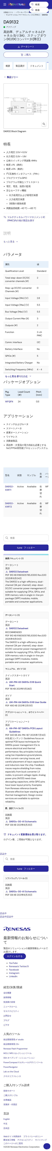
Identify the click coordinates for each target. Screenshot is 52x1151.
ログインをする (14, 956)
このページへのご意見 (13, 1143)
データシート (27, 46)
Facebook (14, 969)
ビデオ (6, 1025)
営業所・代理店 (10, 1104)
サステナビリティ (11, 1011)
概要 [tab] (8, 65)
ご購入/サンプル (10, 1095)
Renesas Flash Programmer (15, 1048)
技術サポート (9, 1090)
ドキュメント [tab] (36, 65)
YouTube (13, 963)
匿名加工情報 (9, 1140)
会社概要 (7, 993)
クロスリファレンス (12, 1076)
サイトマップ (41, 1140)
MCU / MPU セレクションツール (17, 1053)
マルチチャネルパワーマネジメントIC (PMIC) (23, 15)
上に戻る (48, 1148)
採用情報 (7, 997)
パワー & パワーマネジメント (27, 12)
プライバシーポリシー (33, 1136)
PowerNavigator (10, 1067)
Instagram (14, 973)
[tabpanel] (26, 884)
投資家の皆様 (9, 1002)
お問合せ (7, 1015)
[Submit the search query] (6, 859)
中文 (5, 1123)
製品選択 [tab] (20, 65)
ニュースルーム (10, 1006)
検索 (39, 4)
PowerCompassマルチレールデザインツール (23, 1062)
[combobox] (39, 10)
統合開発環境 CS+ (11, 1044)
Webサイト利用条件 (12, 1136)
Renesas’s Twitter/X (19, 966)
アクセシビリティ (25, 1140)
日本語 (6, 1128)
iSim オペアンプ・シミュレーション (19, 1058)
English (6, 1119)
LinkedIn (13, 976)
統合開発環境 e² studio (13, 1039)
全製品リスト (8, 12)
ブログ (6, 1020)
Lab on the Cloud (11, 1071)
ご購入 (27, 54)
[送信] (32, 10)
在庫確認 (7, 1100)
